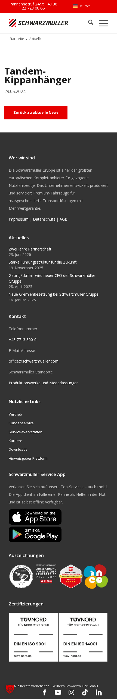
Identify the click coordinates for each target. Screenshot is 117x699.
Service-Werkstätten (25, 431)
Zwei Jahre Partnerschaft (30, 249)
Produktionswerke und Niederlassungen (44, 382)
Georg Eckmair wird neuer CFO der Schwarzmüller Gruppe (52, 278)
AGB (63, 219)
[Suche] (88, 23)
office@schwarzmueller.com (34, 361)
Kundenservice (21, 422)
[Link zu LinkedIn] (99, 692)
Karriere (15, 440)
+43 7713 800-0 (22, 339)
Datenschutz (44, 219)
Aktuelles (36, 38)
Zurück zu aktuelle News (36, 112)
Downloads (18, 449)
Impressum (19, 219)
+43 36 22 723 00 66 (39, 5)
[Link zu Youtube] (58, 692)
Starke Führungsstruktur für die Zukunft (42, 262)
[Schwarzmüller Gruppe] (38, 23)
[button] (10, 689)
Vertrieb (15, 414)
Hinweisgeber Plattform (28, 458)
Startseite (17, 38)
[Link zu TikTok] (85, 692)
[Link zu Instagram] (71, 692)
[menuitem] (81, 6)
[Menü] (100, 23)
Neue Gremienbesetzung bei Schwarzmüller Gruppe (53, 294)
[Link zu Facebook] (44, 692)
